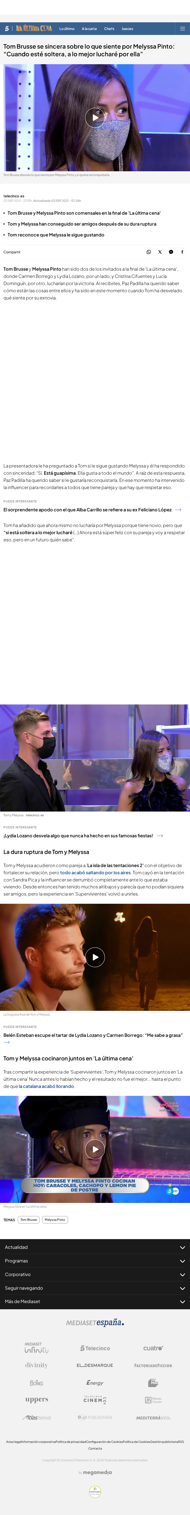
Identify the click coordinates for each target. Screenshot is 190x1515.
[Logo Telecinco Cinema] (95, 1400)
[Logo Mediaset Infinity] (36, 1348)
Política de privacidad (71, 1442)
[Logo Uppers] (36, 1400)
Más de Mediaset (22, 1301)
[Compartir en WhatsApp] (148, 252)
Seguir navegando (24, 1288)
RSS (181, 1442)
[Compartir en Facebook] (182, 252)
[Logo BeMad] (153, 1383)
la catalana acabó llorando (46, 1086)
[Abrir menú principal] (182, 28)
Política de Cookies (136, 1442)
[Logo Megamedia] (97, 1472)
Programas (16, 1260)
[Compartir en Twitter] (160, 252)
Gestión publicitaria (164, 1442)
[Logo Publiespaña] (95, 1417)
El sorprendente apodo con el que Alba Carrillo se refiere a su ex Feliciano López (87, 509)
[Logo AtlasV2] (36, 1417)
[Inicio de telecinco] (7, 28)
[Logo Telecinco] (95, 1348)
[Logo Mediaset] (95, 1325)
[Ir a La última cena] (34, 28)
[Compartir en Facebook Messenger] (171, 252)
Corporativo (18, 1274)
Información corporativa (38, 1442)
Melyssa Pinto (55, 1219)
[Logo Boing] (36, 1383)
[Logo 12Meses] (153, 1400)
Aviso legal (13, 1442)
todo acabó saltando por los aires (95, 872)
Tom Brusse (29, 1219)
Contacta (95, 1448)
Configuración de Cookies (104, 1442)
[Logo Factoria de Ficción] (153, 1365)
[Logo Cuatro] (153, 1348)
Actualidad (16, 1247)
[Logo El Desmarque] (95, 1365)
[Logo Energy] (95, 1383)
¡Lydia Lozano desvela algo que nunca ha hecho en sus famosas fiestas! (78, 835)
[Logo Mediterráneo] (153, 1418)
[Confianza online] (95, 1496)
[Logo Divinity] (36, 1365)
